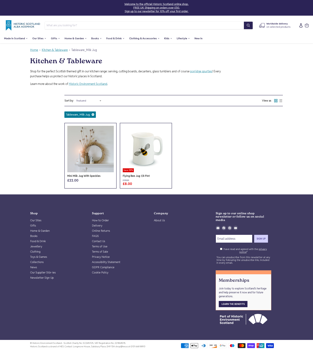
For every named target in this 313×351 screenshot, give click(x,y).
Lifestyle (182, 38)
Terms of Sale (100, 251)
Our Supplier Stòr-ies (43, 272)
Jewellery (36, 246)
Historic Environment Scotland (88, 84)
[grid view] (275, 100)
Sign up (261, 238)
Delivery (97, 225)
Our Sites (38, 38)
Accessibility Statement (106, 262)
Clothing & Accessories (143, 38)
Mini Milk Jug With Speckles (83, 176)
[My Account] (300, 25)
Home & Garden (75, 38)
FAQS (95, 236)
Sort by (68, 100)
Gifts (54, 38)
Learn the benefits (233, 304)
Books (95, 38)
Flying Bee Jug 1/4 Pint (136, 176)
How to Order (100, 220)
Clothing (35, 251)
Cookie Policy (100, 272)
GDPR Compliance (103, 267)
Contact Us (98, 241)
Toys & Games (38, 257)
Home (34, 50)
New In (198, 38)
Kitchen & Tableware (55, 50)
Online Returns (101, 231)
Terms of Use (99, 246)
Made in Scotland (15, 38)
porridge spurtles (201, 71)
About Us (159, 220)
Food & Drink (114, 38)
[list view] (280, 100)
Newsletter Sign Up (42, 277)
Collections (37, 262)
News (33, 267)
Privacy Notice (101, 257)
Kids (167, 38)
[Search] (248, 25)
